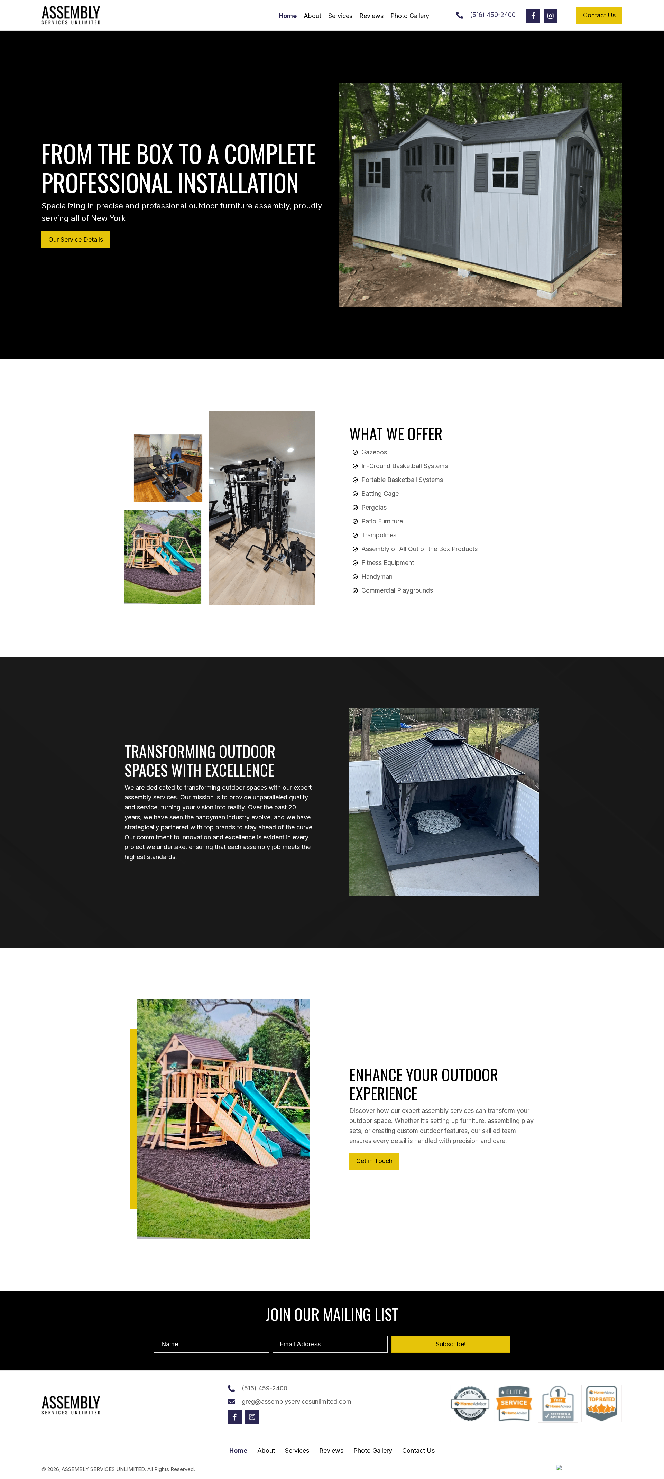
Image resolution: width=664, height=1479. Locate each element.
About (266, 1451)
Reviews (331, 1451)
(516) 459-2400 (493, 14)
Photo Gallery (372, 1451)
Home (238, 1451)
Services (297, 1451)
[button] (533, 16)
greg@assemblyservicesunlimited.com (296, 1401)
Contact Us (418, 1451)
